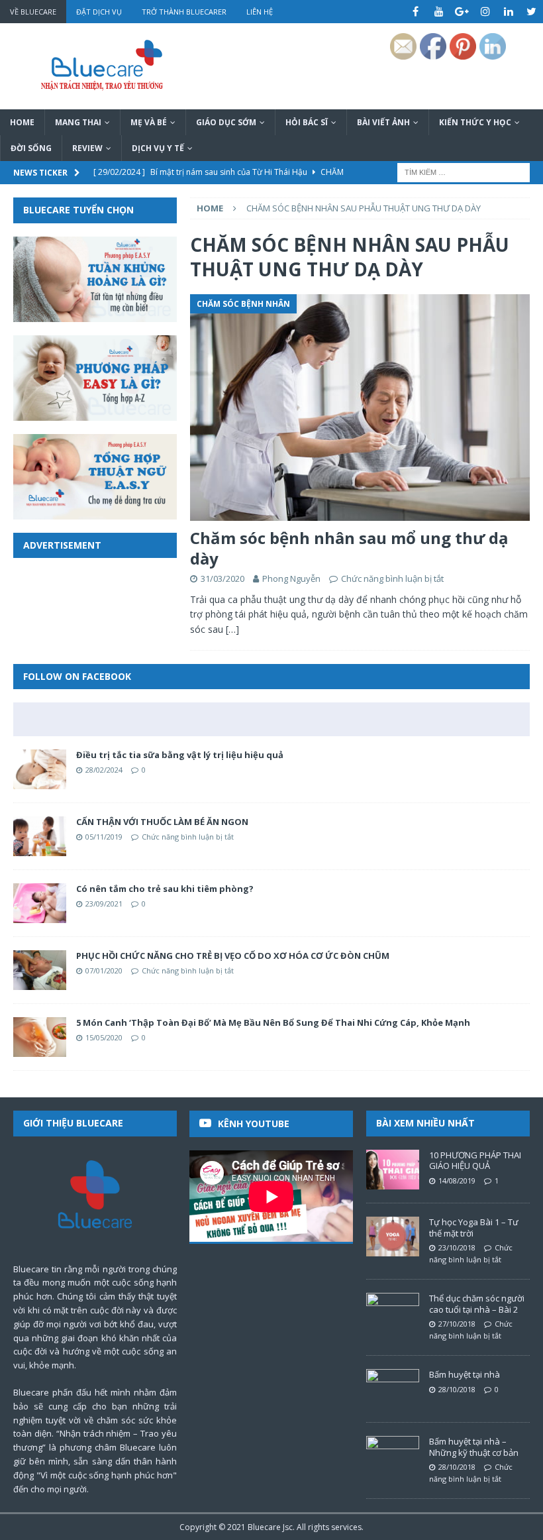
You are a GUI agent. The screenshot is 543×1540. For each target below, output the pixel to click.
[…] (232, 629)
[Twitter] (531, 11)
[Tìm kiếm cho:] (463, 172)
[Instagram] (485, 11)
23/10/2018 (456, 1247)
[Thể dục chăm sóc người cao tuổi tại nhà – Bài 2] (392, 1313)
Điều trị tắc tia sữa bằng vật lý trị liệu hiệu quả (179, 755)
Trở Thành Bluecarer (184, 12)
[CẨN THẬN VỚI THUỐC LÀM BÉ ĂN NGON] (39, 836)
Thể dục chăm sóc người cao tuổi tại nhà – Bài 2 (476, 1303)
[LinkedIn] (508, 11)
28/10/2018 (456, 1389)
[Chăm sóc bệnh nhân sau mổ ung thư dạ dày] (360, 407)
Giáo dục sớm (226, 122)
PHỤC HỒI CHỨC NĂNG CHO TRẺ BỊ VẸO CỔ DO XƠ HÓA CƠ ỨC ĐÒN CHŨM (232, 956)
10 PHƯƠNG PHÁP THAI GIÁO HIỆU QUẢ (475, 1160)
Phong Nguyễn (291, 578)
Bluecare (264, 1527)
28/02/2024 (104, 770)
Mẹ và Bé (148, 122)
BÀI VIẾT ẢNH (383, 122)
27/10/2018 (456, 1324)
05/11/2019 (104, 837)
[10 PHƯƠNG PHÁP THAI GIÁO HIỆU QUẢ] (392, 1169)
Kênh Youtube (253, 1123)
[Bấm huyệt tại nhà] (392, 1389)
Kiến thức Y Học (475, 122)
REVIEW (87, 148)
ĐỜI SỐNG (31, 148)
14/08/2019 (456, 1180)
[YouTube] (438, 11)
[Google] (461, 11)
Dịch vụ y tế (158, 148)
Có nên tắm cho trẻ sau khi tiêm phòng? (165, 889)
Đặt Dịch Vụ (99, 12)
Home (22, 122)
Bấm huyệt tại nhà (464, 1374)
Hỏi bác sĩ (306, 122)
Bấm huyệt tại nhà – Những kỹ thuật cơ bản (473, 1446)
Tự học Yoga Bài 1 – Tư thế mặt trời (473, 1227)
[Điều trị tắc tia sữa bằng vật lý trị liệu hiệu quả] (39, 769)
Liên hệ (259, 12)
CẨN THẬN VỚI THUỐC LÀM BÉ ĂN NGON (162, 822)
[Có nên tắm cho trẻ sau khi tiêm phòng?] (39, 903)
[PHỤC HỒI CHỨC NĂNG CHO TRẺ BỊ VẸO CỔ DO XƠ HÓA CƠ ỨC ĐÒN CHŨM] (39, 970)
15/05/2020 (104, 1037)
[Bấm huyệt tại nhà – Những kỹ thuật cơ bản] (392, 1456)
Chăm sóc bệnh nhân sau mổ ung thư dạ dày (349, 548)
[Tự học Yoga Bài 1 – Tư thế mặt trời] (392, 1236)
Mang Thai (78, 122)
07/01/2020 (104, 970)
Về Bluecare (33, 12)
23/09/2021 (104, 903)
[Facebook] (415, 11)
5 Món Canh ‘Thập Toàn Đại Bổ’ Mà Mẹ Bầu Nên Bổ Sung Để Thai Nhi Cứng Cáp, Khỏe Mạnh (273, 1022)
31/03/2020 (222, 578)
